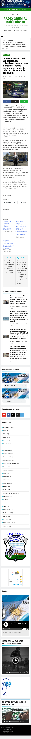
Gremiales (6, 457)
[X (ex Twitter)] (18, 415)
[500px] (22, 415)
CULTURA (5, 440)
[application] (15, 660)
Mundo (5, 473)
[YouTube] (4, 415)
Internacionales (7, 460)
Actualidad (6, 55)
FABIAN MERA (7, 76)
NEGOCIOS (6, 480)
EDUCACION (6, 453)
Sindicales (6, 513)
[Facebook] (8, 415)
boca (4, 430)
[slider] (14, 672)
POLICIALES (6, 483)
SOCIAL (5, 516)
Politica (5, 486)
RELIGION (5, 499)
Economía (6, 450)
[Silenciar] (24, 672)
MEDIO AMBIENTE (8, 470)
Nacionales (6, 476)
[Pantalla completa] (27, 672)
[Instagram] (13, 415)
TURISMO (5, 526)
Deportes (5, 443)
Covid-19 (5, 437)
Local (4, 467)
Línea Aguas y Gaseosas (9, 463)
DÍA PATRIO (6, 447)
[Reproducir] (4, 672)
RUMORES (6, 503)
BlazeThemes (7, 733)
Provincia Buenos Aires (9, 493)
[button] (15, 660)
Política (5, 490)
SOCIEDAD (6, 519)
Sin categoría (6, 509)
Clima (4, 434)
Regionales (6, 496)
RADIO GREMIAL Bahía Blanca (16, 20)
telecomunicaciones (8, 522)
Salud (4, 506)
